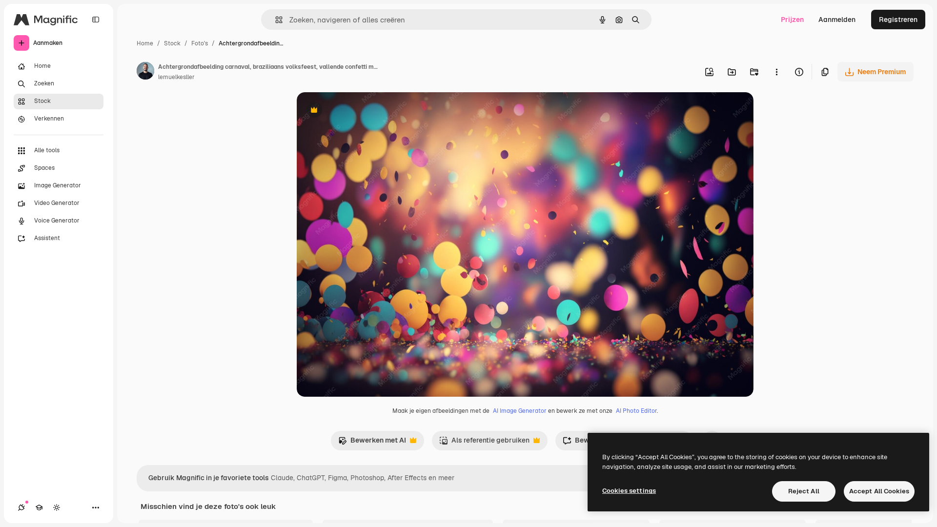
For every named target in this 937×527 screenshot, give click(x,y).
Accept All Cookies (879, 491)
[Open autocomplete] (275, 19)
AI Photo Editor (636, 411)
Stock (172, 43)
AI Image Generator (520, 411)
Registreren (898, 19)
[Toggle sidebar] (95, 19)
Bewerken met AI (372, 443)
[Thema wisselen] (56, 507)
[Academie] (39, 507)
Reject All (803, 491)
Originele (361, 111)
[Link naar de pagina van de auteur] (145, 72)
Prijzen (792, 19)
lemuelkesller (176, 77)
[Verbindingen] (21, 507)
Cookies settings (629, 490)
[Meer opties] (776, 71)
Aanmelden (837, 19)
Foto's (199, 43)
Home (145, 43)
